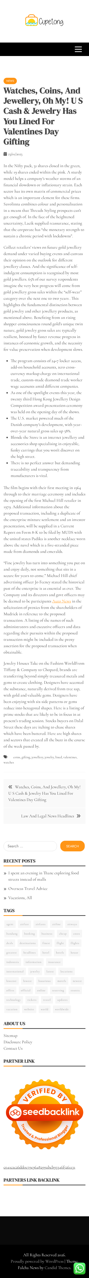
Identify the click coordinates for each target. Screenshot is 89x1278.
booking (29, 933)
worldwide (62, 1009)
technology (13, 999)
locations (67, 971)
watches (9, 762)
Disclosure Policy (18, 1041)
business (47, 933)
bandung (12, 933)
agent (10, 924)
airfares (41, 924)
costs (76, 933)
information (34, 962)
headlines (29, 952)
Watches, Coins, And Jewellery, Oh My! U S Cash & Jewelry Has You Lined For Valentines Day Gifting (44, 793)
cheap (63, 933)
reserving (58, 990)
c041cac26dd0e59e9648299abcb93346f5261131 (39, 1167)
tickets (32, 999)
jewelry (49, 757)
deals (9, 943)
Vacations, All (20, 897)
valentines (70, 757)
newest (77, 981)
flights (75, 943)
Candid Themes (57, 1267)
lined (58, 757)
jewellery (37, 757)
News (10, 81)
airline (56, 924)
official (26, 990)
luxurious (44, 981)
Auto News (61, 601)
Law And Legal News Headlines (47, 816)
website (29, 1009)
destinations (28, 943)
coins (16, 757)
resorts (75, 990)
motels (61, 981)
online (41, 990)
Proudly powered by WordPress (38, 1261)
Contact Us (13, 1048)
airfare (24, 924)
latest (50, 971)
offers (10, 990)
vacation (12, 1009)
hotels (60, 952)
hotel (45, 952)
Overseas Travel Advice (27, 888)
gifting (26, 757)
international (15, 971)
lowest (27, 981)
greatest (11, 952)
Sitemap (10, 1035)
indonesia (12, 962)
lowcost (11, 981)
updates (62, 999)
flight (60, 943)
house (74, 952)
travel (47, 999)
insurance (54, 962)
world (44, 1009)
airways (72, 924)
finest (46, 943)
